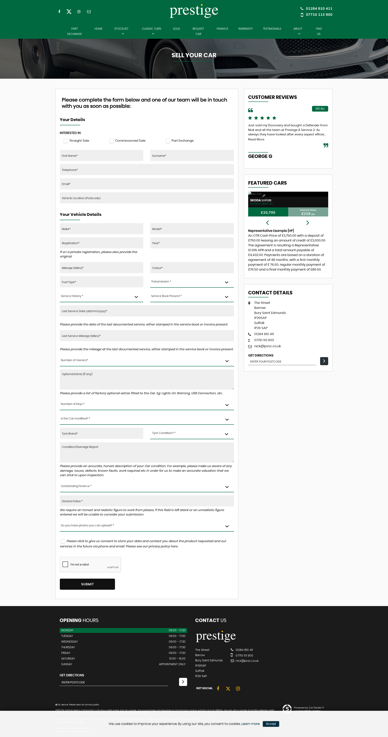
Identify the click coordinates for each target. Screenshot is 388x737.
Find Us (319, 31)
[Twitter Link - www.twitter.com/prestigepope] (69, 11)
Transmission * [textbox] (161, 281)
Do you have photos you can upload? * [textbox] (87, 525)
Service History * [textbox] (72, 296)
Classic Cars (151, 28)
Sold (176, 28)
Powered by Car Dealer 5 (309, 708)
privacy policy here (163, 546)
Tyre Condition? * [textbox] (164, 433)
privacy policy (92, 705)
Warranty (245, 28)
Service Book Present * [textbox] (166, 296)
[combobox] (192, 282)
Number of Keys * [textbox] (73, 404)
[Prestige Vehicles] (216, 641)
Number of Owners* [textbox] (74, 360)
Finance (222, 28)
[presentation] (267, 223)
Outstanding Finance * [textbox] (76, 486)
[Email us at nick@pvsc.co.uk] (88, 11)
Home (98, 28)
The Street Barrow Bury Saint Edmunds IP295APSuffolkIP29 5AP (270, 315)
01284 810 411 (319, 8)
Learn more (250, 724)
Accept (271, 724)
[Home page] (194, 11)
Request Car (198, 31)
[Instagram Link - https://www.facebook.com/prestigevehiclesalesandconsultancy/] (78, 11)
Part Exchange (74, 31)
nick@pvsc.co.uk (267, 346)
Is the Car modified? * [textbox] (75, 418)
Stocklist (121, 28)
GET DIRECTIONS (72, 675)
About (297, 28)
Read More (256, 139)
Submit (87, 584)
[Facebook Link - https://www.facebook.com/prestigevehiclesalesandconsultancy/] (59, 11)
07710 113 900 (319, 14)
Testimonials (272, 28)
